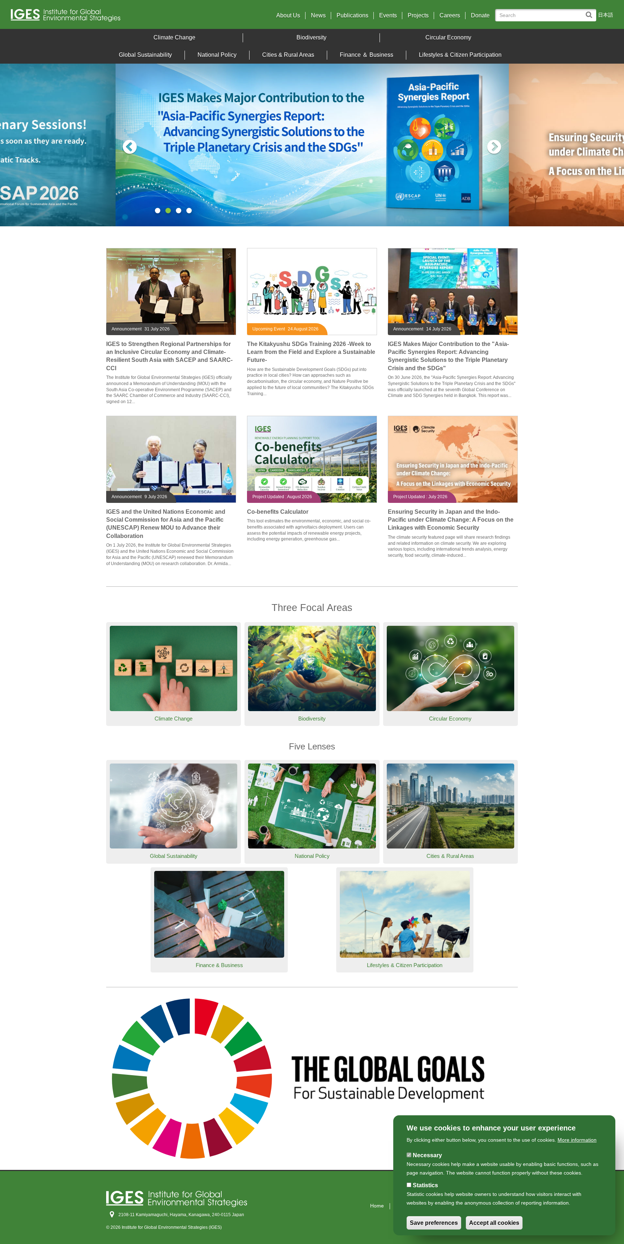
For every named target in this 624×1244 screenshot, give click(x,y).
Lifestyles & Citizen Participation (460, 55)
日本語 (605, 15)
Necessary (427, 1155)
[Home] (85, 17)
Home (377, 1205)
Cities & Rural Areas (288, 55)
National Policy (217, 55)
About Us (288, 15)
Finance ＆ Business (366, 55)
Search (590, 11)
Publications (352, 15)
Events (388, 15)
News (318, 15)
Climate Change (174, 37)
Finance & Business (219, 965)
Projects (418, 15)
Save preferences (434, 1223)
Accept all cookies (494, 1223)
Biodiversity (311, 37)
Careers (449, 15)
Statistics (425, 1185)
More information (577, 1140)
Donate (480, 15)
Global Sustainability (145, 55)
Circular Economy (448, 37)
